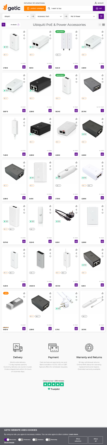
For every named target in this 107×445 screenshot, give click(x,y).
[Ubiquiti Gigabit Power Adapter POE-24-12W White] (93, 212)
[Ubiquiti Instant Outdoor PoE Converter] (93, 300)
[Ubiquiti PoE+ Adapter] (93, 38)
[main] (12, 8)
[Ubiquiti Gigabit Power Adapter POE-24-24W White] (66, 125)
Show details (9, 443)
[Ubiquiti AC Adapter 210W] (14, 125)
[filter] (101, 16)
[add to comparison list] (24, 31)
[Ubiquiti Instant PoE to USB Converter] (40, 212)
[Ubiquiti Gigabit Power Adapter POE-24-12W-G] (40, 82)
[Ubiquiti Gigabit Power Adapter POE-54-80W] (14, 212)
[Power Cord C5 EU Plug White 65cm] (66, 300)
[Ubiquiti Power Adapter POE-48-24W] (93, 125)
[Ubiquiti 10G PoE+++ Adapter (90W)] (14, 256)
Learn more (73, 434)
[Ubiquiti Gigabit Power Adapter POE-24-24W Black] (40, 300)
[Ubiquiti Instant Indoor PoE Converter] (66, 169)
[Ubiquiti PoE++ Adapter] (14, 82)
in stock (14, 25)
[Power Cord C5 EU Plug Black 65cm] (66, 212)
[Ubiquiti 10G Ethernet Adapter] (40, 256)
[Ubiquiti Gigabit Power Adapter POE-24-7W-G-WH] (40, 169)
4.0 (32, 177)
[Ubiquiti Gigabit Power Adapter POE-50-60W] (93, 82)
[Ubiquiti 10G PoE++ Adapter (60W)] (66, 82)
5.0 (7, 47)
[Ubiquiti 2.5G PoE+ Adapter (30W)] (14, 38)
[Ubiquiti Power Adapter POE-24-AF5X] (14, 169)
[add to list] (24, 38)
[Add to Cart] (23, 67)
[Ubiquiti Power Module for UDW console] (14, 300)
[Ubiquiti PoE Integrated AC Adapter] (66, 256)
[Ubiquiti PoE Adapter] (40, 38)
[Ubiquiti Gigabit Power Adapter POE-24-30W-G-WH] (93, 169)
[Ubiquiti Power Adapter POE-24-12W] (93, 256)
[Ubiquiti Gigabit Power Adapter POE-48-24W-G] (40, 125)
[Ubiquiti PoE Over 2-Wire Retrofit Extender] (66, 38)
